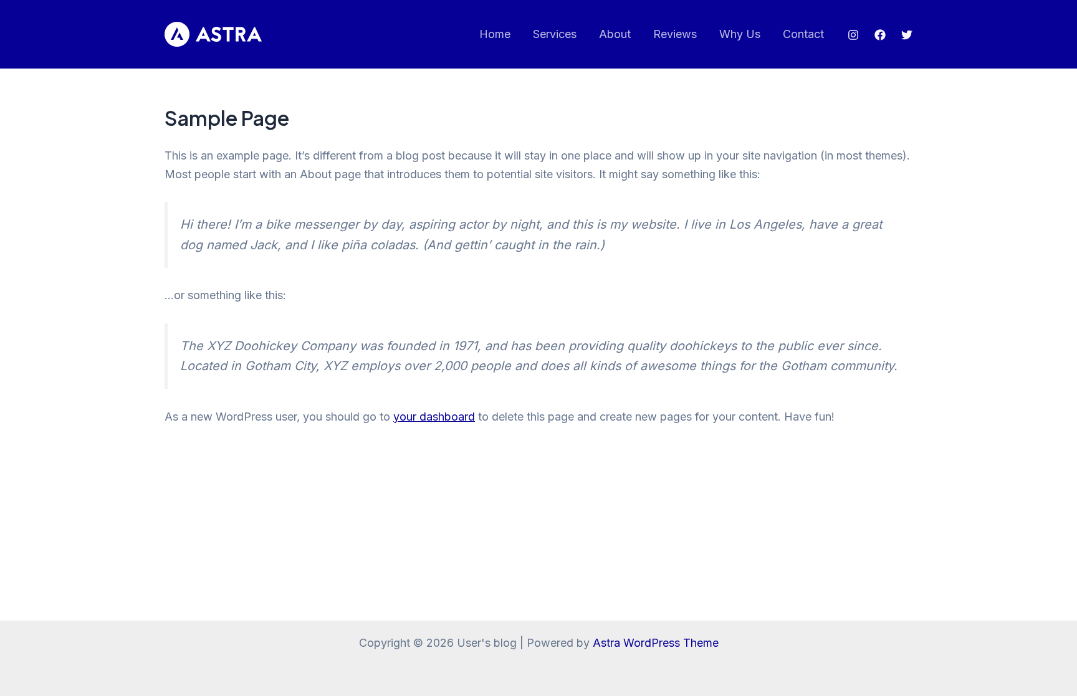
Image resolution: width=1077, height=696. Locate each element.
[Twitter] (906, 35)
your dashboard (434, 416)
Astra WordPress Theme (656, 642)
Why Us (739, 34)
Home (494, 34)
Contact (803, 34)
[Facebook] (880, 35)
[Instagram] (853, 35)
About (615, 34)
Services (555, 34)
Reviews (675, 34)
